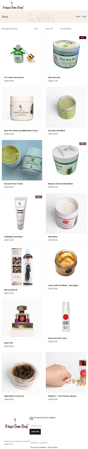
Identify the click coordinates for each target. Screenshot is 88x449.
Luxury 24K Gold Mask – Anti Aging (63, 285)
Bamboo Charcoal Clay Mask (60, 184)
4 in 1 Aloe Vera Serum (14, 77)
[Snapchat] (37, 438)
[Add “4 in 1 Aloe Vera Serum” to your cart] (41, 49)
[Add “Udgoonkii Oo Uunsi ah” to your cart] (41, 368)
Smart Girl (8, 343)
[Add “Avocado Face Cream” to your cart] (41, 155)
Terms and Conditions (38, 447)
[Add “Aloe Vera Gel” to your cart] (85, 49)
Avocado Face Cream (13, 184)
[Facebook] (33, 438)
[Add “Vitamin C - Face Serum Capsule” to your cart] (85, 368)
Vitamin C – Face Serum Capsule (62, 396)
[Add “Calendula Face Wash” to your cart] (41, 208)
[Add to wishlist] (41, 54)
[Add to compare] (41, 59)
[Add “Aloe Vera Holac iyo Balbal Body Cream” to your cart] (41, 102)
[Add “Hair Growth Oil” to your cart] (41, 261)
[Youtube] (42, 438)
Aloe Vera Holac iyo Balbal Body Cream (21, 131)
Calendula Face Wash (13, 237)
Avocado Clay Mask (56, 131)
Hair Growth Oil (10, 290)
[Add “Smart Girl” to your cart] (41, 315)
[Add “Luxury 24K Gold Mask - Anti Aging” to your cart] (85, 259)
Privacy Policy (53, 447)
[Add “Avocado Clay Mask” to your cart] (85, 102)
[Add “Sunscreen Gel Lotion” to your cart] (85, 312)
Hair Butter (53, 237)
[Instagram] (46, 438)
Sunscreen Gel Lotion (57, 338)
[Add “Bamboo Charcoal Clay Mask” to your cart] (85, 155)
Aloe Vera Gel (54, 77)
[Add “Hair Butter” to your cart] (85, 208)
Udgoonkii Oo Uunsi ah (14, 396)
